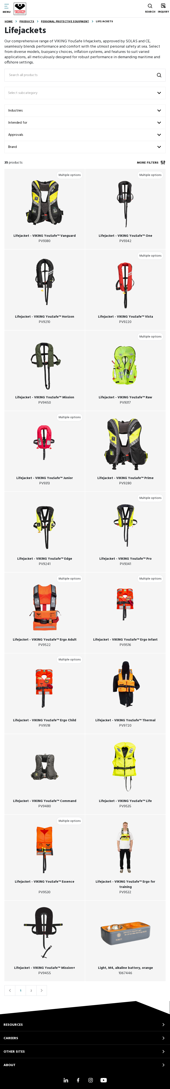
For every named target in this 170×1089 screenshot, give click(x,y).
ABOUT (9, 1065)
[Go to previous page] (9, 990)
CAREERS (11, 1038)
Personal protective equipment (65, 21)
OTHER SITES (14, 1052)
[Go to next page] (41, 990)
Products (26, 21)
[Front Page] (20, 9)
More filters (147, 162)
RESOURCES (13, 1025)
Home (9, 21)
